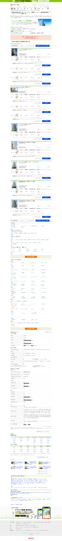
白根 (47, 492)
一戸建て (33, 254)
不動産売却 (17, 528)
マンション (23, 254)
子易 (35, 492)
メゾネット (33, 285)
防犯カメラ (33, 269)
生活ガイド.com (49, 426)
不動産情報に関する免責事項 (19, 504)
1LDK (18, 487)
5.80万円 (28, 438)
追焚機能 (23, 272)
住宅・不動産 (48, 499)
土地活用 (20, 528)
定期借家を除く (19, 301)
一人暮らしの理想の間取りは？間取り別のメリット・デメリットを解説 (19, 467)
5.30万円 (21, 451)
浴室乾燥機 (43, 272)
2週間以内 (36, 322)
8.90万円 (48, 449)
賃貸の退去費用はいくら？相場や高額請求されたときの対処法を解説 (47, 463)
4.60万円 (21, 440)
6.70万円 (21, 449)
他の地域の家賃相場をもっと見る (43, 457)
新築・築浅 (24, 478)
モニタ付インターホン (25, 269)
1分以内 (18, 242)
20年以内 (38, 239)
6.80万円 (34, 438)
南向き (13, 266)
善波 (49, 492)
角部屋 (43, 265)
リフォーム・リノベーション (26, 305)
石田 (14, 492)
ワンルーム (12, 487)
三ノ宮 (41, 492)
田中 (14, 493)
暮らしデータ (30, 500)
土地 (32, 499)
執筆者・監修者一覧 (43, 530)
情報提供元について (13, 504)
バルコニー (33, 288)
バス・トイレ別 (14, 272)
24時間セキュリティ (44, 269)
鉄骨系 (23, 262)
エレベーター (14, 288)
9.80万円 (48, 442)
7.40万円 (48, 438)
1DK (15, 487)
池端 (12, 492)
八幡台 (23, 493)
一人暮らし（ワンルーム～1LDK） (42, 487)
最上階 (33, 265)
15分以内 (35, 242)
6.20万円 (34, 440)
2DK (20, 250)
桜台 (38, 492)
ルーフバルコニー (44, 288)
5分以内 (22, 242)
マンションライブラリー (15, 500)
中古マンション (19, 499)
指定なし (13, 239)
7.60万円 (48, 440)
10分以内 (30, 242)
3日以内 (28, 322)
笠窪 (24, 492)
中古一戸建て (29, 499)
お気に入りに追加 (31, 45)
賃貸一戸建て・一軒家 (23, 525)
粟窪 (11, 492)
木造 (32, 262)
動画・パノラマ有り (34, 319)
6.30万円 (28, 447)
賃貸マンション (29, 525)
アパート (13, 254)
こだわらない (14, 322)
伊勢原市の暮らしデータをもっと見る (43, 431)
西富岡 (19, 493)
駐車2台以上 (33, 292)
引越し (18, 530)
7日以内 (32, 322)
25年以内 (43, 239)
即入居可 (23, 296)
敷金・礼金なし (20, 478)
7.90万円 (28, 451)
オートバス (33, 272)
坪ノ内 (17, 493)
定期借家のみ (25, 301)
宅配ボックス (24, 288)
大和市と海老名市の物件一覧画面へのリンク (16, 43)
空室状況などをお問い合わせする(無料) (43, 45)
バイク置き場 (44, 292)
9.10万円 (41, 449)
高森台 (12, 493)
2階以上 (23, 265)
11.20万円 (41, 451)
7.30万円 (21, 447)
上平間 (29, 492)
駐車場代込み (21, 231)
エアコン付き (14, 285)
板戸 (18, 492)
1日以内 (24, 322)
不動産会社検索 (21, 500)
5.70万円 (34, 442)
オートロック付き (14, 269)
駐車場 (32, 525)
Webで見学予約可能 (13, 478)
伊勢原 (17, 492)
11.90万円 (41, 447)
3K (35, 250)
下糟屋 (46, 492)
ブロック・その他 (44, 262)
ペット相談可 (14, 296)
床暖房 (23, 285)
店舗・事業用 (39, 499)
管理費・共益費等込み (15, 231)
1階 (12, 265)
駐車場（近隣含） (14, 292)
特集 (16, 530)
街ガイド (35, 530)
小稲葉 (33, 492)
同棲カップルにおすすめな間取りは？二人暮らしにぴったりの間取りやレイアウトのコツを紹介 (47, 467)
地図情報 (47, 530)
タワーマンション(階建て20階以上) (14, 305)
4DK (27, 251)
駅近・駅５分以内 (30, 478)
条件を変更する (16, 32)
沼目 (21, 493)
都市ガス (33, 289)
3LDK (29, 487)
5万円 (28, 440)
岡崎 (23, 492)
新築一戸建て (24, 499)
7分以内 (26, 242)
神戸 (37, 492)
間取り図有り (14, 319)
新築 (17, 239)
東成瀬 (28, 493)
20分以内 (39, 242)
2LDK (24, 487)
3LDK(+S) (13, 251)
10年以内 (29, 239)
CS (12, 310)
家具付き (43, 285)
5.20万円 (21, 438)
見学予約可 (13, 325)
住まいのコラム (38, 530)
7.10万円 (41, 440)
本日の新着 (19, 322)
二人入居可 (33, 296)
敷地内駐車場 (24, 292)
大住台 (21, 492)
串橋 (31, 492)
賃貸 (35, 499)
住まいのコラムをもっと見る (43, 473)
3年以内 (21, 239)
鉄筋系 (13, 262)
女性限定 (43, 296)
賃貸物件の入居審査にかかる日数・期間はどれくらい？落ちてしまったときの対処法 (33, 462)
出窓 (12, 289)
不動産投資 (43, 499)
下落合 (43, 492)
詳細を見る (46, 65)
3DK (43, 250)
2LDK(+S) (28, 250)
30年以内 (47, 239)
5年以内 (25, 239)
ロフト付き (45, 478)
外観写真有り (24, 319)
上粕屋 (27, 492)
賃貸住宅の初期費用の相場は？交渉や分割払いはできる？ (19, 463)
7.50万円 (41, 438)
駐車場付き (35, 478)
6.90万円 (34, 451)
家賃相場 (26, 500)
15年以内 (34, 239)
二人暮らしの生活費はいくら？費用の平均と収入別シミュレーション (33, 467)
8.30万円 (34, 447)
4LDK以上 (36, 251)
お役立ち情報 (11, 530)
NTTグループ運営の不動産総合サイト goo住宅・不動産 (17, 2)
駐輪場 (13, 293)
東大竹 (25, 493)
